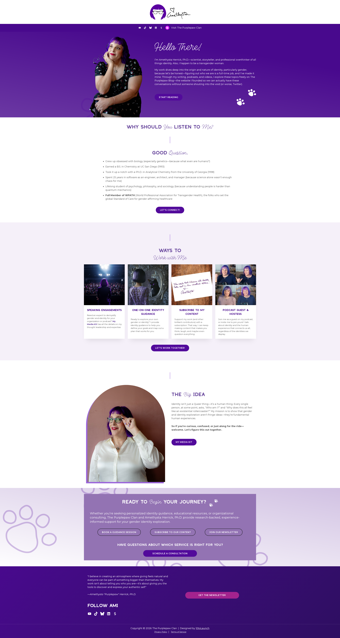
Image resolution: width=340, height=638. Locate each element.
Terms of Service (178, 632)
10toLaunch (202, 628)
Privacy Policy (160, 632)
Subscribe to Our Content (173, 532)
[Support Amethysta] (161, 28)
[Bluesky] (150, 28)
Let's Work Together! (170, 348)
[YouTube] (140, 28)
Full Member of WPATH (120, 195)
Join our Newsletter (223, 532)
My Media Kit (184, 442)
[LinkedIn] (156, 28)
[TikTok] (145, 28)
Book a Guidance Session (119, 532)
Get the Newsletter (212, 595)
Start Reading (168, 97)
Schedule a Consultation (170, 553)
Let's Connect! (170, 210)
